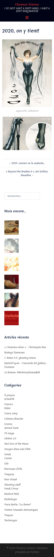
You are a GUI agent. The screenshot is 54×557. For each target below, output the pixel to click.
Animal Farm (11, 428)
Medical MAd (11, 494)
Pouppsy (9, 474)
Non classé (10, 479)
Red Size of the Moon (16, 443)
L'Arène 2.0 (10, 438)
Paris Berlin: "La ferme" (17, 504)
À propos (9, 395)
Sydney (35, 552)
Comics (8, 404)
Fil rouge (9, 433)
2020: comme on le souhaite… (28, 163)
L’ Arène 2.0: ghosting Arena (20, 357)
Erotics (8, 424)
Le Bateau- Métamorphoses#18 (22, 372)
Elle (6, 463)
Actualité (9, 399)
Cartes (8, 458)
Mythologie (10, 499)
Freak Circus (11, 488)
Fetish (7, 454)
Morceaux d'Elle (13, 469)
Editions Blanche (13, 418)
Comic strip (11, 413)
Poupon (8, 515)
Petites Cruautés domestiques (21, 509)
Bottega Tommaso (14, 352)
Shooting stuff (12, 484)
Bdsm (7, 408)
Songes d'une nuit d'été (17, 449)
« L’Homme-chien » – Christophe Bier (25, 347)
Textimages (10, 520)
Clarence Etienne (27, 4)
